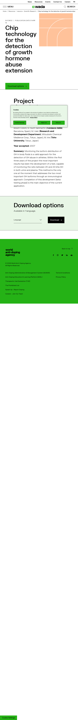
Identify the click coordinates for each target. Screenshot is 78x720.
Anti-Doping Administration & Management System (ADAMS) (27, 273)
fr (74, 2)
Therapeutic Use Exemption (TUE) (17, 281)
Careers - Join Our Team (14, 294)
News (30, 2)
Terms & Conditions (63, 273)
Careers (67, 2)
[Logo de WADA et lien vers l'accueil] (38, 6)
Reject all (44, 122)
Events (48, 2)
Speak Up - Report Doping (14, 290)
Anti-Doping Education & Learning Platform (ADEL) (23, 277)
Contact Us (57, 2)
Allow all (58, 122)
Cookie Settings (8, 718)
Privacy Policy (61, 277)
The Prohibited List (12, 285)
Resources (39, 2)
